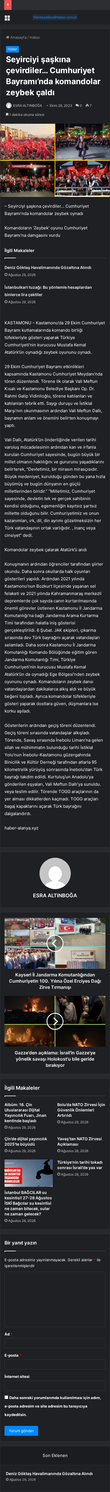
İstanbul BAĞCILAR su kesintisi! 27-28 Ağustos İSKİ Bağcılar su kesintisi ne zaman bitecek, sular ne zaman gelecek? (28, 1203)
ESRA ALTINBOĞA (27, 105)
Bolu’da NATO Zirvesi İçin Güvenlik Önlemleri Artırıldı (81, 1110)
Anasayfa (18, 37)
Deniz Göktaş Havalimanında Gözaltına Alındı (48, 267)
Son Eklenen (55, 1455)
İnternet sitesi (17, 1376)
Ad (8, 1334)
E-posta (13, 1355)
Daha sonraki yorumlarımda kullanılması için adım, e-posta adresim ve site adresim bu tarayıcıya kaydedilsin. (53, 1406)
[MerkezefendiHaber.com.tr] (55, 17)
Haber (35, 37)
